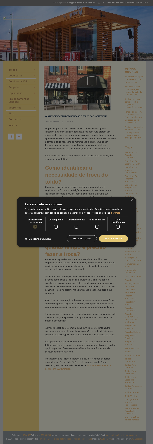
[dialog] (76, 222)
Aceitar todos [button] (113, 238)
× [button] (131, 200)
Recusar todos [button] (82, 238)
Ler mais (115, 212)
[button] (38, 238)
